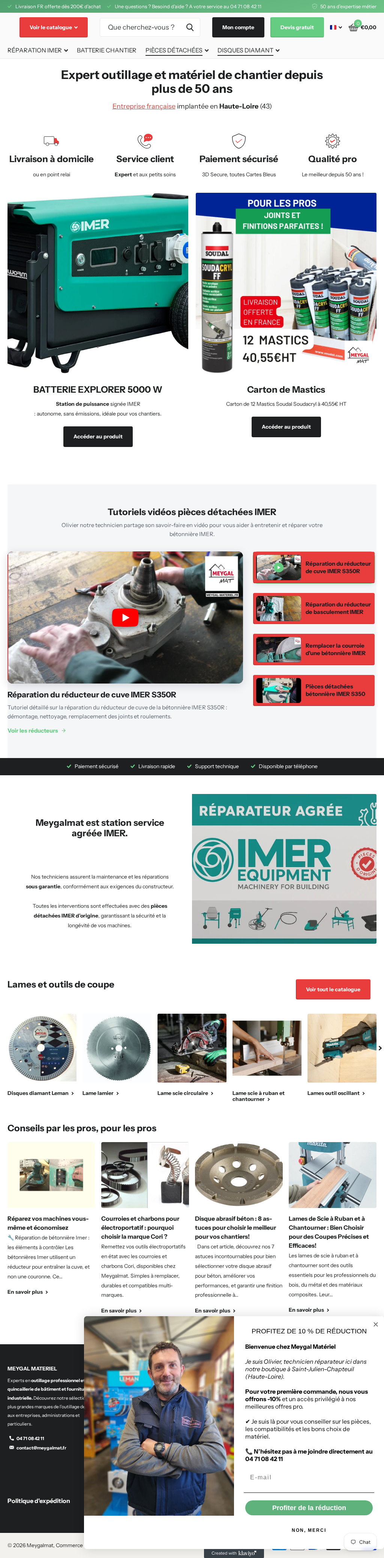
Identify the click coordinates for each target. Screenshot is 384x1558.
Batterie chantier (106, 50)
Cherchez (190, 27)
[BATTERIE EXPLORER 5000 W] (98, 418)
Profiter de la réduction (309, 1508)
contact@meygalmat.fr (41, 1448)
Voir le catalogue (51, 27)
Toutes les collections (38, 50)
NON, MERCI (309, 1530)
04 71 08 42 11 (30, 1438)
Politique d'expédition (39, 1500)
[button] (380, 1048)
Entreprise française (144, 106)
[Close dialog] (375, 1324)
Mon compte (238, 27)
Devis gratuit (297, 27)
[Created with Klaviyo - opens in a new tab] (234, 1553)
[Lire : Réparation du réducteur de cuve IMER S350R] (125, 617)
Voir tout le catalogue (333, 989)
